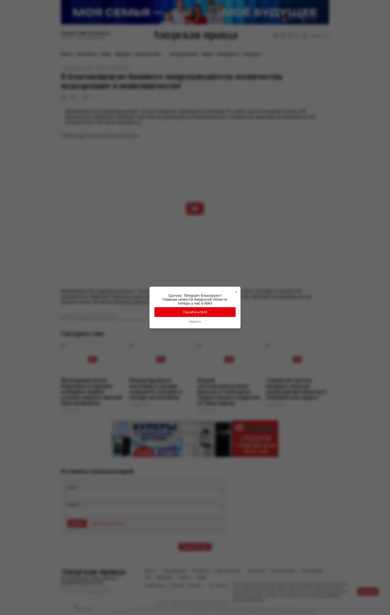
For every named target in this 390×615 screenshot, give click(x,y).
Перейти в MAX (195, 312)
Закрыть (195, 321)
